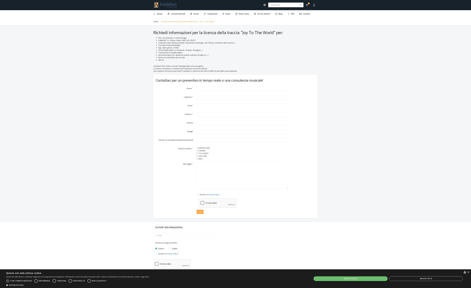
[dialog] (235, 278)
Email (190, 105)
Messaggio (188, 164)
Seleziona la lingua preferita (166, 243)
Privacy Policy (213, 194)
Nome (190, 88)
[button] (77, 285)
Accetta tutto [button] (350, 279)
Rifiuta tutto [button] (426, 279)
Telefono (188, 114)
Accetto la (210, 194)
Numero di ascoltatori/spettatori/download (176, 140)
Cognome (188, 97)
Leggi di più (144, 277)
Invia (200, 212)
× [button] (468, 272)
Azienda (190, 123)
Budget (190, 131)
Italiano (161, 248)
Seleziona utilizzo (185, 148)
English (174, 248)
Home (155, 21)
